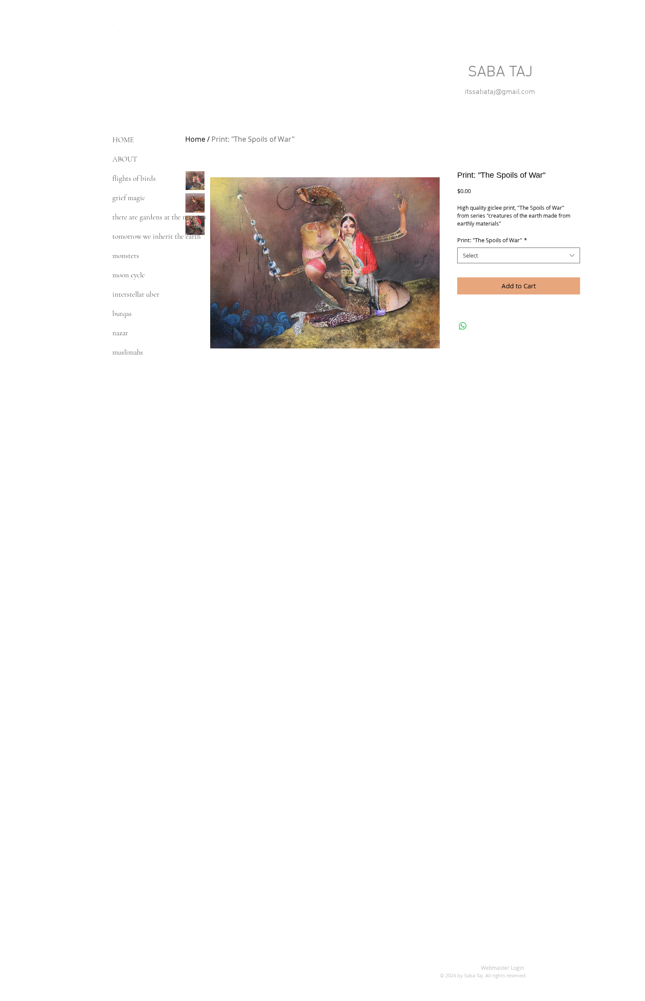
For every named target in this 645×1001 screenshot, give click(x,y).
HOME (123, 139)
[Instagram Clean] (144, 29)
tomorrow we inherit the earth (156, 236)
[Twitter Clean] (114, 29)
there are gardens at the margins (159, 217)
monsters (125, 255)
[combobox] (518, 255)
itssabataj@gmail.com (500, 92)
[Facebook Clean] (129, 29)
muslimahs (127, 352)
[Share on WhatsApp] (463, 326)
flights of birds (134, 178)
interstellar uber (135, 294)
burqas (122, 313)
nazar (120, 332)
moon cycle (128, 275)
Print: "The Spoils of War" (492, 240)
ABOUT (124, 159)
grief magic (128, 197)
